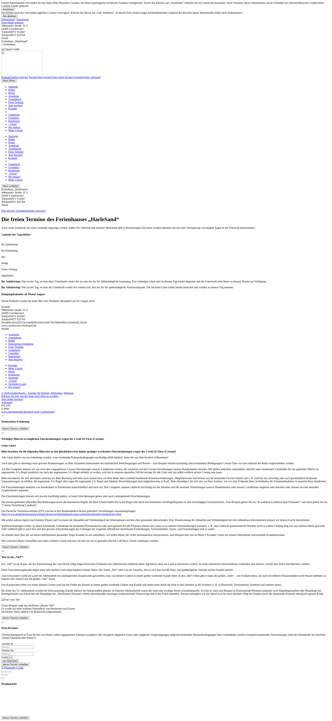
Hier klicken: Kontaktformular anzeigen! (23, 210)
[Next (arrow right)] (6, 674)
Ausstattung (14, 99)
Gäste (4, 657)
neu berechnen (10, 661)
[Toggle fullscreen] (6, 671)
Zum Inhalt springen (12, 22)
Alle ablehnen (9, 16)
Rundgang (14, 121)
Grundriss (13, 117)
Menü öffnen (9, 80)
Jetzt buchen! (15, 105)
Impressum (23, 19)
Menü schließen (11, 186)
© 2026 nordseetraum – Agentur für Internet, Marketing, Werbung (37, 393)
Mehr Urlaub (15, 130)
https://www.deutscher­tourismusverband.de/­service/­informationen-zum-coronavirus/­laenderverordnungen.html (61, 514)
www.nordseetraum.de (13, 411)
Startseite (13, 86)
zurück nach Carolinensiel (40, 411)
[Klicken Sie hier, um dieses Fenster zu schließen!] (2, 415)
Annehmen (8, 9)
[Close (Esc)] (2, 671)
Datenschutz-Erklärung (21, 343)
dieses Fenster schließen (15, 428)
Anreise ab (7, 643)
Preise (11, 93)
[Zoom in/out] (9, 671)
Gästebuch (14, 114)
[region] (166, 22)
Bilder (11, 89)
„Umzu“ (12, 124)
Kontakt (12, 108)
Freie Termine (16, 102)
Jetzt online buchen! (12, 399)
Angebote (13, 96)
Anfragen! (7, 402)
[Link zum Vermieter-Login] (12, 667)
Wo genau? (14, 127)
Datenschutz (8, 19)
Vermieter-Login (17, 384)
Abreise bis (7, 650)
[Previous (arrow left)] (2, 674)
